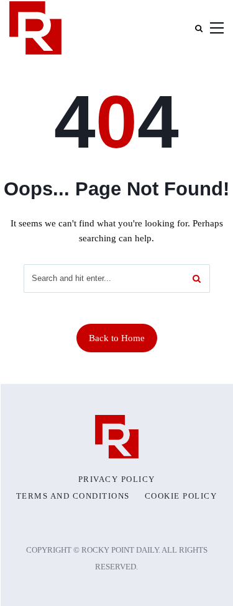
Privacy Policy (116, 479)
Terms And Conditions (73, 496)
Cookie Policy (181, 496)
